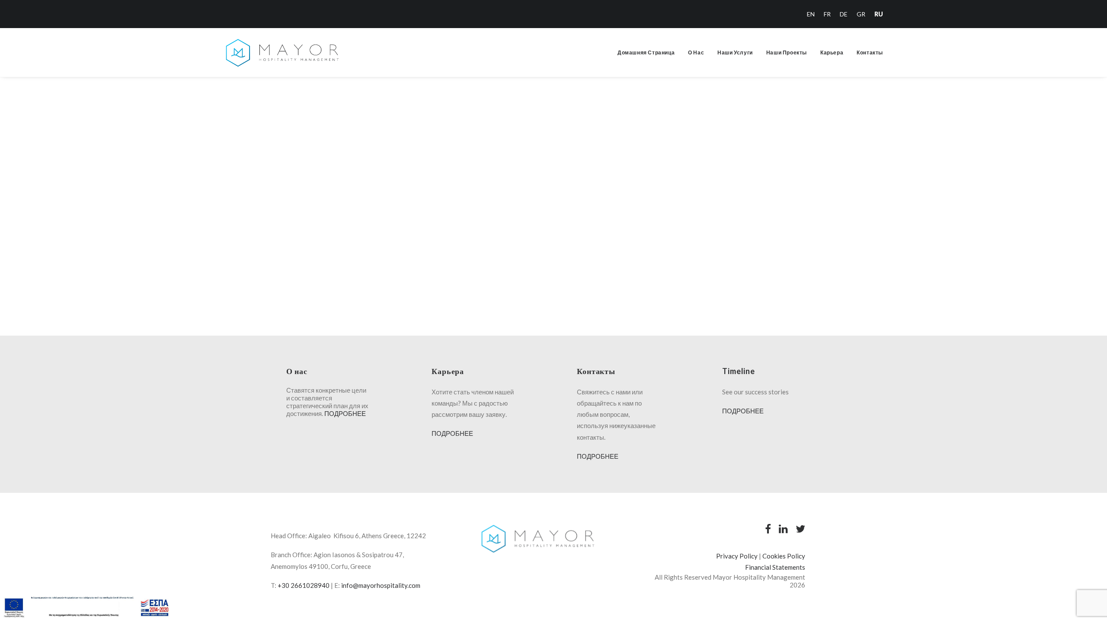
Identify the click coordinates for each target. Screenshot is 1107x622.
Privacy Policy (737, 556)
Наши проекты (786, 52)
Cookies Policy (783, 556)
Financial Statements (775, 567)
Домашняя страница (646, 52)
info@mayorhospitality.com (380, 585)
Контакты (870, 52)
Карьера (831, 52)
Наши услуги (735, 52)
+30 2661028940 (304, 585)
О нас (696, 52)
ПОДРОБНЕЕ (345, 413)
